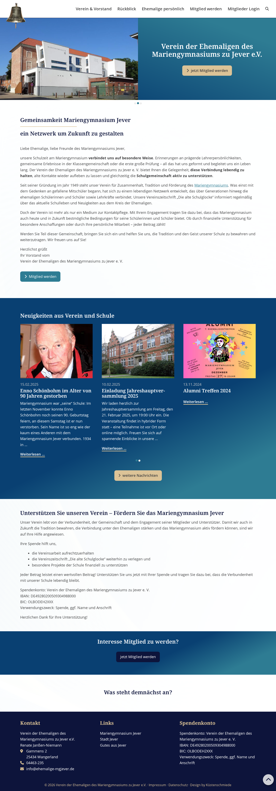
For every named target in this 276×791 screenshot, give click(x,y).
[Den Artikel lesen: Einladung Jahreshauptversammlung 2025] (138, 351)
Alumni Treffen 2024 (207, 390)
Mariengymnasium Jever (120, 733)
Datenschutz (178, 785)
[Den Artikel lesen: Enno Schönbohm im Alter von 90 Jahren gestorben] (56, 351)
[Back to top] (268, 779)
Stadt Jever (109, 739)
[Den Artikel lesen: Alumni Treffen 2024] (219, 351)
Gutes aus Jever (113, 745)
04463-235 (35, 762)
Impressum (157, 785)
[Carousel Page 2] (138, 103)
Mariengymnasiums (211, 185)
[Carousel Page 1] (135, 103)
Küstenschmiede (218, 785)
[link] (267, 9)
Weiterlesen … (32, 454)
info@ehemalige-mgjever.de (50, 768)
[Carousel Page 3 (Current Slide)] (141, 103)
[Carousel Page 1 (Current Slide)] (137, 460)
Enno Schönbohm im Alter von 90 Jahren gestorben (55, 393)
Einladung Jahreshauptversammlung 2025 (133, 393)
